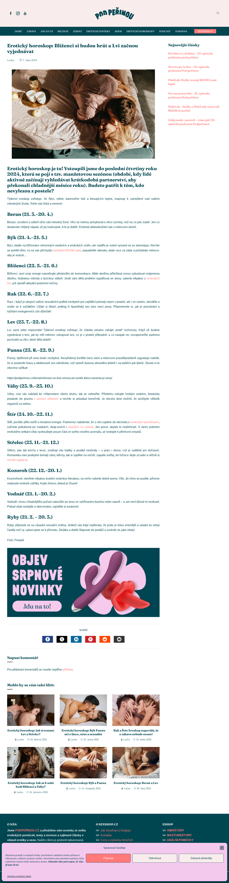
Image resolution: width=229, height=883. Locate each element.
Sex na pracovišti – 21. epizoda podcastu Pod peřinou (189, 95)
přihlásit (68, 669)
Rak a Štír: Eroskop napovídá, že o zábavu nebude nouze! (136, 732)
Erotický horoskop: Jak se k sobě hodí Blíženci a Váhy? (31, 784)
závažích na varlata (80, 426)
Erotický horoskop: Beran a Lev (136, 783)
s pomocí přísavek (46, 398)
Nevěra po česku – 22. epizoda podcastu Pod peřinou (188, 68)
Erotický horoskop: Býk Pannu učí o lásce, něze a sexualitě (83, 732)
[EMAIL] (119, 639)
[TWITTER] (62, 639)
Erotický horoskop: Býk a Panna (83, 783)
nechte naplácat (17, 459)
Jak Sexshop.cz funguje (116, 830)
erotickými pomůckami (145, 422)
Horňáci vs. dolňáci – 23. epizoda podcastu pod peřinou (190, 55)
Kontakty (106, 835)
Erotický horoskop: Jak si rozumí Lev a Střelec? (30, 732)
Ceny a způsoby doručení (117, 840)
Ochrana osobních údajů (19, 876)
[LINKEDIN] (76, 639)
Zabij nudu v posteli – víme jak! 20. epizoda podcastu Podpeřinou (191, 122)
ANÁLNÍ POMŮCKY (180, 840)
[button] (222, 848)
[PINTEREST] (90, 639)
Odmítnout (155, 858)
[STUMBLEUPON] (104, 639)
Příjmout (108, 858)
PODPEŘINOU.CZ (27, 830)
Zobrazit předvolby (201, 858)
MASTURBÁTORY (179, 835)
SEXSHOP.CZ (205, 31)
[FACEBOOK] (47, 639)
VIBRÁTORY (175, 830)
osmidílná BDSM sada (66, 250)
